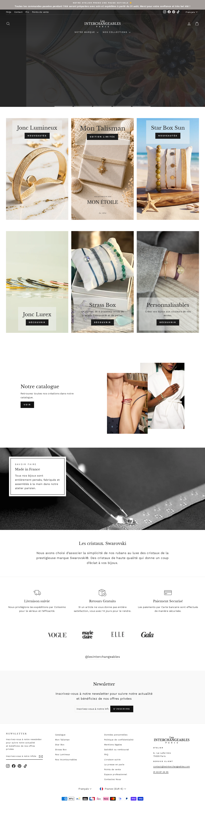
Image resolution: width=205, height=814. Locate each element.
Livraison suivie (112, 759)
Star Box (59, 744)
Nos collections (115, 32)
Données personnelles (115, 734)
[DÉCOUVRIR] (37, 282)
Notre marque (85, 32)
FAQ (106, 754)
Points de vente (40, 12)
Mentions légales (113, 744)
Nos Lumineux (62, 754)
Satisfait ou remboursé (116, 749)
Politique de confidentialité (118, 739)
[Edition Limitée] (102, 169)
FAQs (8, 12)
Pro (27, 12)
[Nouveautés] (37, 169)
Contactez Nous (112, 779)
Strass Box (60, 749)
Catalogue (60, 734)
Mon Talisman (62, 739)
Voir (27, 404)
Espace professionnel (115, 774)
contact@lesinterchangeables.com (171, 766)
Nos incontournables (66, 759)
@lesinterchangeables (102, 657)
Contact (18, 12)
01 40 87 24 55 (161, 772)
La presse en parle (114, 764)
